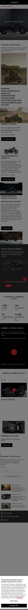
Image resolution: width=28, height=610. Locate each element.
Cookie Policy (20, 597)
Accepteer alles (14, 605)
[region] (14, 592)
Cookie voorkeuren (14, 600)
